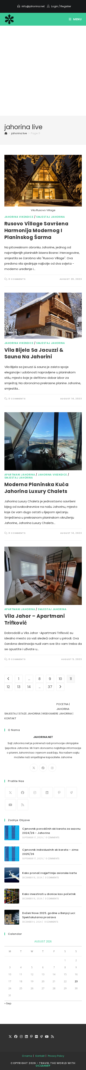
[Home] (5, 133)
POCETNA (62, 704)
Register (65, 6)
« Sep (7, 1003)
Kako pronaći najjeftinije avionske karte (49, 873)
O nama (27, 1056)
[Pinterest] (59, 792)
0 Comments (16, 279)
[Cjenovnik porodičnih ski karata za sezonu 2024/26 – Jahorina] (11, 832)
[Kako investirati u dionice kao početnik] (11, 896)
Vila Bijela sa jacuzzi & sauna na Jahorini (34, 353)
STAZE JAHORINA (29, 713)
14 (29, 686)
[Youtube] (10, 804)
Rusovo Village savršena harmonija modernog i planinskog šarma (36, 230)
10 (60, 678)
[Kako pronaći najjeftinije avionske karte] (11, 874)
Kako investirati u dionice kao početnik (49, 894)
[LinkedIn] (47, 792)
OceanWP (43, 1066)
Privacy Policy (56, 1056)
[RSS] (22, 804)
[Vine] (71, 792)
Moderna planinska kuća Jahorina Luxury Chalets (36, 488)
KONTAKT (10, 718)
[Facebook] (43, 768)
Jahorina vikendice (19, 217)
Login (54, 6)
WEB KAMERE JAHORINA (57, 713)
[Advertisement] (43, 71)
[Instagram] (52, 768)
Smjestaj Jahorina (50, 217)
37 (50, 686)
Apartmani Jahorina (19, 474)
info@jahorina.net (33, 6)
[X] (34, 768)
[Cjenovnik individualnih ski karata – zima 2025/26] (11, 853)
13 (18, 686)
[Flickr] (36, 1037)
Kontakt (40, 1056)
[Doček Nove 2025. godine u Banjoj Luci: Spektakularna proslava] (11, 917)
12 (8, 686)
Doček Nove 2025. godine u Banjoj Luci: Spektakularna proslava (48, 915)
